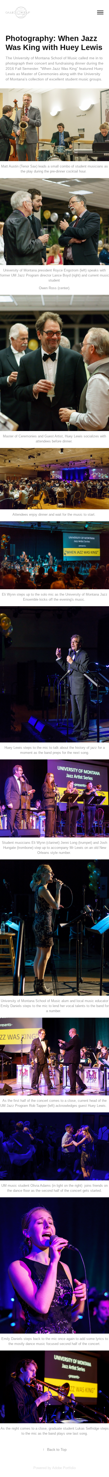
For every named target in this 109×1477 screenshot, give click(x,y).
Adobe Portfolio (64, 1468)
